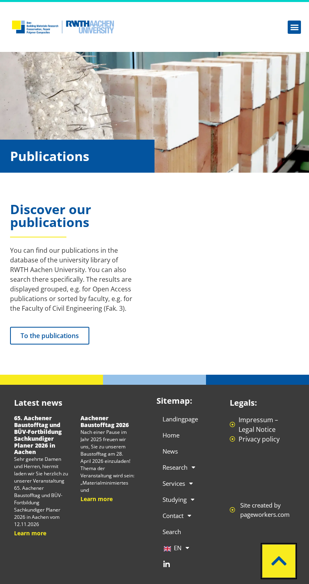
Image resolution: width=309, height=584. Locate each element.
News (170, 451)
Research (175, 467)
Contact (173, 516)
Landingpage (180, 419)
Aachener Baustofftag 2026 (104, 421)
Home (171, 435)
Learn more (30, 533)
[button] (294, 27)
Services (174, 483)
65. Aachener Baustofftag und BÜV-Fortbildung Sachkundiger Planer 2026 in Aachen (38, 435)
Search (172, 532)
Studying (175, 499)
